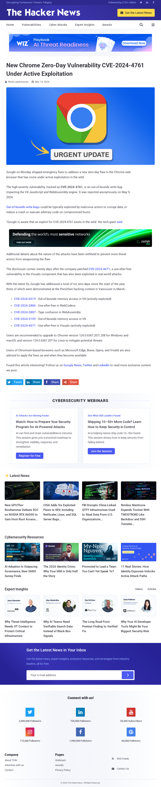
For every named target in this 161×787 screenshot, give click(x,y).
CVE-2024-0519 (25, 299)
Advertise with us (14, 765)
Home (10, 24)
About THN (11, 760)
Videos (139, 589)
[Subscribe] (128, 675)
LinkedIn (103, 365)
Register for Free (29, 455)
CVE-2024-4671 (99, 269)
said (119, 222)
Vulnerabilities (31, 24)
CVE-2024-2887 (25, 312)
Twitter (87, 365)
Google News (72, 365)
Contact (9, 770)
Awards (107, 24)
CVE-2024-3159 (25, 319)
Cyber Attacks (58, 24)
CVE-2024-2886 (25, 305)
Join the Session (101, 451)
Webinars (60, 760)
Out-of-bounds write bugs (23, 207)
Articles (151, 589)
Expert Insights (85, 24)
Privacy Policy (62, 770)
